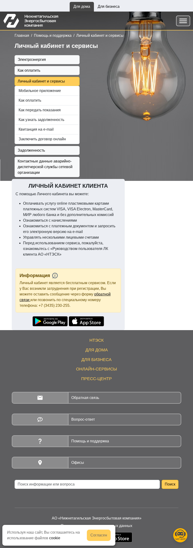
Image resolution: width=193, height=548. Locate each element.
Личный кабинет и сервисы (100, 35)
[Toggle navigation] (183, 21)
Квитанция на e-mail (36, 129)
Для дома (81, 6)
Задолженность (31, 150)
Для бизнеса (109, 6)
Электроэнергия (32, 60)
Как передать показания (40, 110)
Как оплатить (29, 70)
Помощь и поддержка (53, 35)
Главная (22, 35)
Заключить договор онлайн (42, 139)
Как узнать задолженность (41, 120)
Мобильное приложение (40, 91)
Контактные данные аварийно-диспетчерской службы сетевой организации (45, 166)
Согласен (98, 535)
